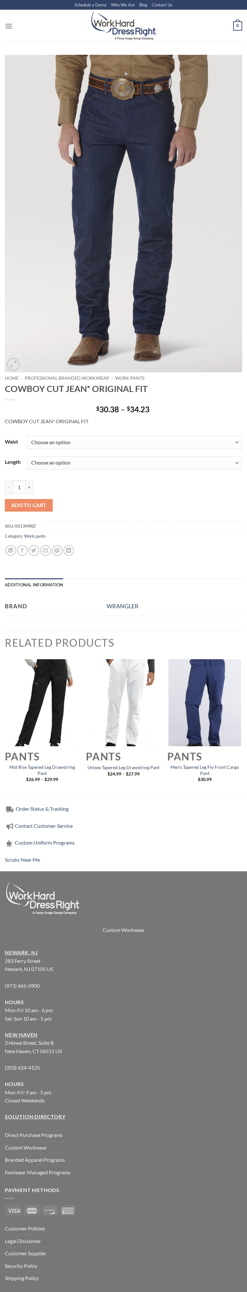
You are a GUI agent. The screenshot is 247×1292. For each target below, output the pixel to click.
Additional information (34, 584)
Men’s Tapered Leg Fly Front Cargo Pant (204, 770)
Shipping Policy (22, 1278)
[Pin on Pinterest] (57, 550)
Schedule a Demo (90, 4)
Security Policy (21, 1266)
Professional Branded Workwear (67, 378)
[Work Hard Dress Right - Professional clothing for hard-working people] (123, 26)
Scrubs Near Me (22, 859)
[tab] (34, 584)
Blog (143, 4)
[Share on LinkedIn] (68, 550)
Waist (11, 441)
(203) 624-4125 (22, 1067)
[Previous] (5, 726)
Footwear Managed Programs (37, 1172)
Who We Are (123, 4)
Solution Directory (35, 1116)
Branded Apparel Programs (35, 1160)
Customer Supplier (25, 1253)
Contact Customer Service (44, 826)
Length (13, 462)
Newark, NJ (21, 952)
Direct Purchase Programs (34, 1135)
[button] (9, 26)
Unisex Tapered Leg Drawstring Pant (123, 767)
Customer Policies (25, 1228)
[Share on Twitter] (34, 550)
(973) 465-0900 (22, 986)
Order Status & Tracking (42, 809)
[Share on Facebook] (22, 550)
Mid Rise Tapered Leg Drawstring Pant (42, 770)
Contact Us (162, 4)
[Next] (242, 726)
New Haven (21, 1035)
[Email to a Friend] (45, 550)
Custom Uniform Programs (45, 842)
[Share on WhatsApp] (10, 550)
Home (12, 378)
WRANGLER (122, 606)
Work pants (129, 378)
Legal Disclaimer (23, 1241)
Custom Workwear (124, 930)
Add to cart (29, 505)
